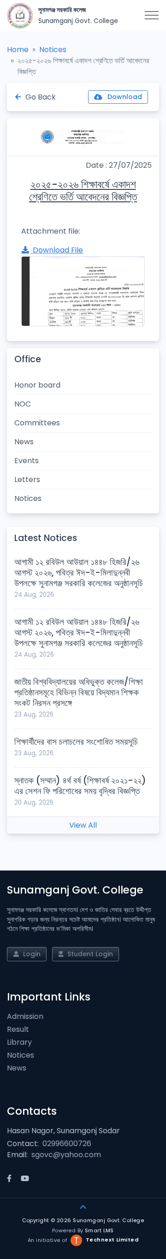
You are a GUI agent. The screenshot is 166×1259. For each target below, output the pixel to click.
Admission (25, 1016)
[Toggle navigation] (151, 15)
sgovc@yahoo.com (66, 1154)
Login (31, 954)
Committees (37, 423)
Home (18, 49)
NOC (22, 404)
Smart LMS (99, 1230)
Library (19, 1042)
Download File (57, 250)
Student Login (89, 954)
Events (26, 460)
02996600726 (66, 1143)
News (24, 441)
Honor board (37, 385)
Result (18, 1029)
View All (83, 825)
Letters (27, 479)
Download (124, 96)
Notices (52, 49)
